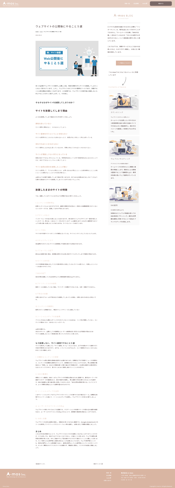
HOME (37, 31)
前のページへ (41, 464)
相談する (160, 3)
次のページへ (97, 464)
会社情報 (136, 3)
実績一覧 (127, 3)
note (144, 3)
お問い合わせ (107, 480)
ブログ (41, 31)
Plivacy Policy (6, 486)
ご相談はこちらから (125, 63)
